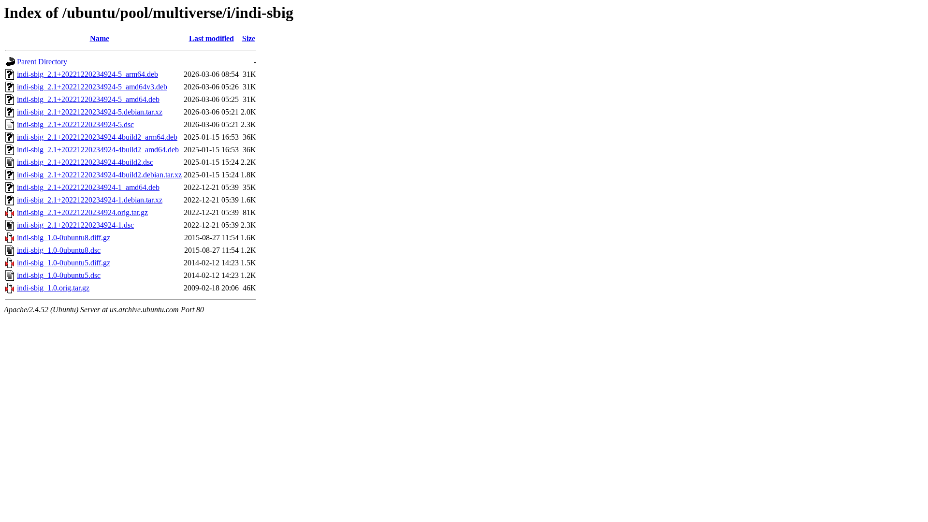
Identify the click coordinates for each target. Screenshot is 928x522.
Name (99, 38)
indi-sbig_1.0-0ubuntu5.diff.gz (63, 263)
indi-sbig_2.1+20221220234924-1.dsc (75, 225)
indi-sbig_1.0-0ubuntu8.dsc (59, 250)
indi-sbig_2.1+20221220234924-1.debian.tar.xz (89, 200)
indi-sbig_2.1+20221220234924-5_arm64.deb (87, 74)
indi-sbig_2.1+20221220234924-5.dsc (75, 124)
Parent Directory (42, 62)
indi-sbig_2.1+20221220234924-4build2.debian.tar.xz (99, 175)
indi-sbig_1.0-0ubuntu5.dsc (59, 275)
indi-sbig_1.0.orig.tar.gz (53, 288)
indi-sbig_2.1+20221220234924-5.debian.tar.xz (89, 112)
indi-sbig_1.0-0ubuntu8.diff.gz (63, 237)
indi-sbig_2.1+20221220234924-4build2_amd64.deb (98, 149)
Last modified (211, 38)
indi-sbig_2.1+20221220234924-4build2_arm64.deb (97, 137)
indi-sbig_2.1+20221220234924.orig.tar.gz (82, 212)
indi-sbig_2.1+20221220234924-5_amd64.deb (88, 99)
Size (248, 38)
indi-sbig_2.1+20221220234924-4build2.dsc (85, 162)
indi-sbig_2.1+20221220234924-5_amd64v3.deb (92, 87)
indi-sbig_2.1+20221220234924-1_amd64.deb (88, 187)
